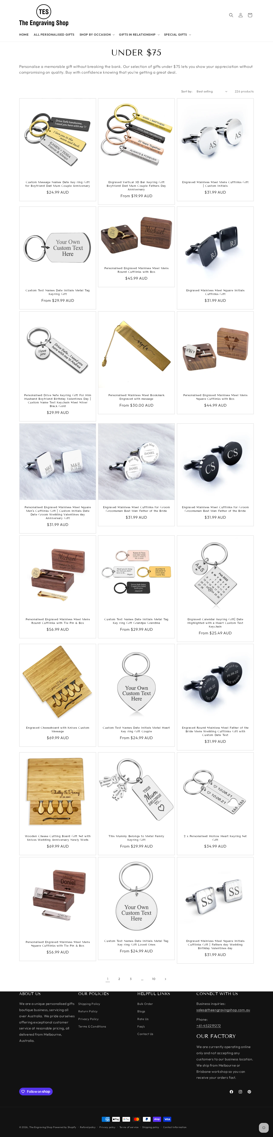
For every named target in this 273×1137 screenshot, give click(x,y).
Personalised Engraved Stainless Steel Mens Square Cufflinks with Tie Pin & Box (58, 943)
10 (153, 979)
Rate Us (142, 1019)
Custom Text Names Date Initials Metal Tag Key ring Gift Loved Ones (137, 942)
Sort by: (186, 91)
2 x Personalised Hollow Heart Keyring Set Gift (215, 838)
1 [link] (107, 979)
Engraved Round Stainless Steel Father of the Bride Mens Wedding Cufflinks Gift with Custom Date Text (215, 731)
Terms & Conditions (92, 1026)
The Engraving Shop (40, 1127)
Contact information (175, 1126)
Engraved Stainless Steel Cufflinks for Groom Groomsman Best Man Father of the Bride (136, 509)
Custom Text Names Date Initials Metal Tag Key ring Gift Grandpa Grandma (137, 621)
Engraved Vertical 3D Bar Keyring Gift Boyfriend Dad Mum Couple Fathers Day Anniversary (136, 186)
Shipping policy (150, 1126)
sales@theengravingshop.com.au (223, 1010)
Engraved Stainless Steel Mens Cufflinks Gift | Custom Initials (215, 184)
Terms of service (129, 1126)
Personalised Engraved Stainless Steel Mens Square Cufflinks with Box (215, 397)
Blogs (141, 1011)
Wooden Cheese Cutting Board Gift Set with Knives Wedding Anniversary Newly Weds (58, 838)
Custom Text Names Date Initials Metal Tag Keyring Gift (58, 292)
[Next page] (165, 979)
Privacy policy (107, 1126)
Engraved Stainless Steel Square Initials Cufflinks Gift (215, 292)
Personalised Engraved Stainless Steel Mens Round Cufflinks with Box (136, 270)
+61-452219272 (208, 1025)
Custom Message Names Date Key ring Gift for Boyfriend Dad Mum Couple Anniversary (57, 184)
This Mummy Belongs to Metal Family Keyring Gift (136, 838)
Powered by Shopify (64, 1127)
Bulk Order (145, 1004)
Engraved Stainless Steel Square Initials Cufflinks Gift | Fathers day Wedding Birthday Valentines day (215, 944)
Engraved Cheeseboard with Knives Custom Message (57, 729)
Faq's (141, 1026)
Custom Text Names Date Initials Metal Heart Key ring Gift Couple (136, 729)
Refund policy (88, 1126)
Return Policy (88, 1011)
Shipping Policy (89, 1004)
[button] (97, 34)
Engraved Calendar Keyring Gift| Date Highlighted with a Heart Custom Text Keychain (215, 623)
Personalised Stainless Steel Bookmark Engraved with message (136, 397)
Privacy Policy (88, 1019)
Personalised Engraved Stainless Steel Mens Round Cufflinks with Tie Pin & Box (58, 621)
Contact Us (145, 1034)
